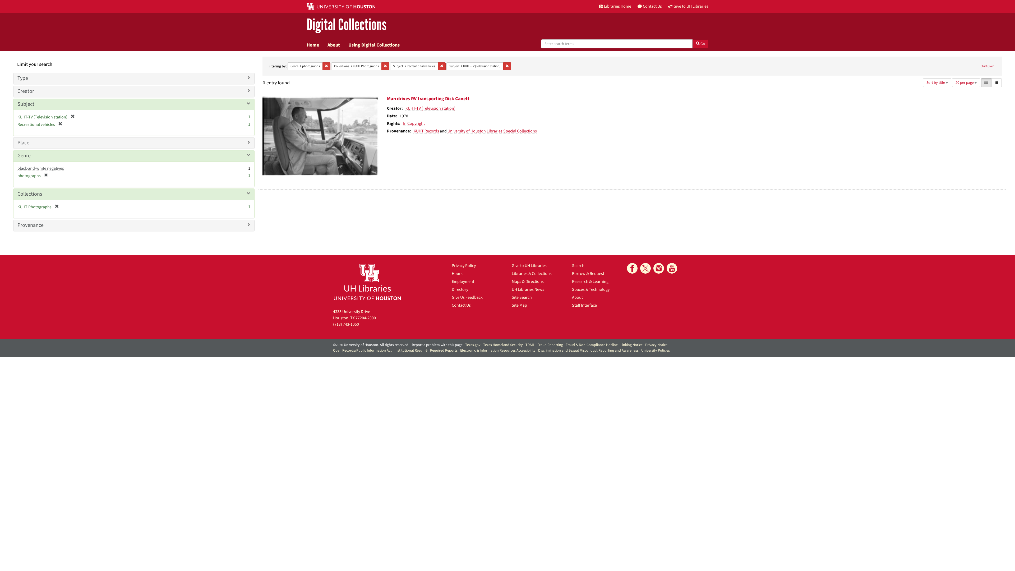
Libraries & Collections (532, 274)
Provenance (30, 225)
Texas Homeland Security (503, 345)
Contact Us (461, 305)
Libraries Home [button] (617, 6)
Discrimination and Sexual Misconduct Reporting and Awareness (588, 350)
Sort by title (936, 82)
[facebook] (632, 268)
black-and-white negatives (40, 168)
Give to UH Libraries (529, 266)
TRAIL (530, 345)
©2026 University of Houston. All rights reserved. (371, 345)
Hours (457, 274)
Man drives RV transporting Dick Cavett (428, 98)
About (333, 45)
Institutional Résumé (410, 350)
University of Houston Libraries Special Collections (492, 131)
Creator (25, 91)
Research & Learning (590, 281)
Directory (460, 289)
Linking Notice (631, 345)
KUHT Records (426, 131)
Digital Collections (346, 25)
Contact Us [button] (652, 6)
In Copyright (414, 123)
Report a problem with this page (437, 345)
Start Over (987, 66)
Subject (25, 104)
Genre (24, 155)
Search (578, 266)
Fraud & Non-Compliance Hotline (592, 345)
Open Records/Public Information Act (362, 350)
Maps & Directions (528, 281)
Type (22, 78)
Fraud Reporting (550, 345)
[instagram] (658, 268)
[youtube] (672, 268)
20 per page (965, 82)
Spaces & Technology (591, 289)
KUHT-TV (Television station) (430, 108)
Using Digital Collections (374, 45)
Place (23, 142)
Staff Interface (584, 305)
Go (702, 44)
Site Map (519, 305)
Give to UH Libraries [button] (690, 6)
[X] (645, 268)
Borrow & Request (588, 274)
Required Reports (444, 350)
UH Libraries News (528, 289)
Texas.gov (473, 345)
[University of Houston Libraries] (367, 282)
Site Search (522, 297)
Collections (29, 194)
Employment (463, 281)
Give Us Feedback (467, 297)
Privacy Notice (656, 345)
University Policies (655, 350)
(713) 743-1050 (346, 324)
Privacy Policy (464, 266)
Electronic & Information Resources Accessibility (498, 350)
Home (313, 45)
